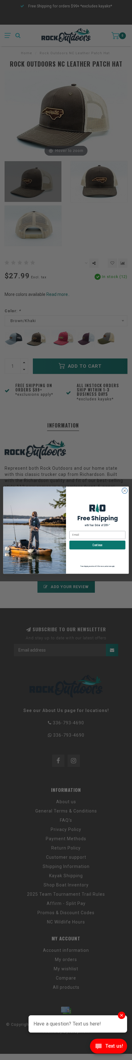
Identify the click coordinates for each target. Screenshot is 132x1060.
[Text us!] (108, 1047)
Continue (97, 545)
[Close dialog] (124, 490)
